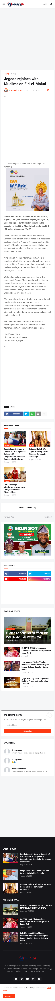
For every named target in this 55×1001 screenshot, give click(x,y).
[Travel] (39, 584)
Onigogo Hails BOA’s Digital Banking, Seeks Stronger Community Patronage (38, 453)
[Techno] (39, 589)
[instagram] (33, 979)
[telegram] (39, 979)
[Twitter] (26, 414)
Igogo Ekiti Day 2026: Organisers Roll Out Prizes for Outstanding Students (35, 681)
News (13, 74)
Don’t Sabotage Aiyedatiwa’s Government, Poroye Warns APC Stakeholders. (15, 488)
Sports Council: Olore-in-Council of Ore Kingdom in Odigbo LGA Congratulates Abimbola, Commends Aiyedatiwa (15, 454)
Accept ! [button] (8, 996)
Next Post (48, 517)
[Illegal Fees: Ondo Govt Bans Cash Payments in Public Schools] (10, 874)
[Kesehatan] (15, 594)
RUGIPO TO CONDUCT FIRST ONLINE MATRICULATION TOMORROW (36, 906)
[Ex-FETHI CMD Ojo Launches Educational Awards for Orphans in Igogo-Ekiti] (12, 652)
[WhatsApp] (32, 414)
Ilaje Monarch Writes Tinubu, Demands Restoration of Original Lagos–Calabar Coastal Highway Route (35, 666)
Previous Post (8, 517)
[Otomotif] (15, 589)
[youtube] (27, 979)
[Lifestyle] (15, 584)
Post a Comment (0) (27, 507)
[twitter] (21, 979)
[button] (3, 4)
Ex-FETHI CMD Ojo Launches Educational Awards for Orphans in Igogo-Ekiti (36, 650)
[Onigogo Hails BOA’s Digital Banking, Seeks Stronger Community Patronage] (10, 888)
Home (6, 74)
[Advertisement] (27, 39)
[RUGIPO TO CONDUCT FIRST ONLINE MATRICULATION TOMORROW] (10, 909)
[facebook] (15, 979)
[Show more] (44, 414)
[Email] (38, 414)
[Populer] (39, 594)
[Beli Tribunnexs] (15, 599)
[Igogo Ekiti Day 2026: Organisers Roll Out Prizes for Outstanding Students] (12, 682)
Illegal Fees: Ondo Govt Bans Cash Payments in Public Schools (34, 872)
